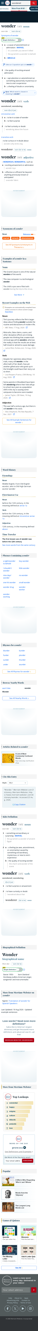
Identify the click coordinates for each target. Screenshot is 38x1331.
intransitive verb (8, 114)
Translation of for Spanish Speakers (16, 1002)
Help (10, 1298)
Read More (9, 312)
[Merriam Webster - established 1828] (7, 3)
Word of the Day (19, 1143)
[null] (24, 1147)
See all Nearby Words (18, 698)
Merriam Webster (7, 1280)
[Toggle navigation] (2, 3)
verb (26, 101)
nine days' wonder (7, 576)
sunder (6, 660)
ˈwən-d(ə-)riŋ (9, 110)
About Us (18, 1298)
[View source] (27, 327)
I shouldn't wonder (7, 569)
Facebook (7, 1308)
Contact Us (26, 1300)
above (5, 529)
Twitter (15, 1308)
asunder (22, 664)
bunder (22, 650)
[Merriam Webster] (19, 1139)
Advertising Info (13, 1300)
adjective (28, 157)
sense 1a (23, 505)
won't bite (6, 688)
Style (4, 783)
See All (18, 1268)
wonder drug (8, 587)
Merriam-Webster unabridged (19, 1040)
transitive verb (7, 137)
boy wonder (24, 561)
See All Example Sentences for (19, 421)
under (5, 664)
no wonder (23, 575)
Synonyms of (9, 35)
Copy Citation (19, 804)
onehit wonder (9, 582)
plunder (22, 655)
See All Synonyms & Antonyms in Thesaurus (19, 245)
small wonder (24, 582)
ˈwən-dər (15, 31)
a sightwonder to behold (9, 562)
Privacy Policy (12, 1303)
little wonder (24, 568)
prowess (17, 1147)
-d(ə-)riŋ (8, 882)
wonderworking (6, 595)
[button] (19, 8)
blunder (6, 650)
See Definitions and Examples (18, 1151)
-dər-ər (21, 900)
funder (6, 655)
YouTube (23, 1308)
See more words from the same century (18, 545)
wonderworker (22, 588)
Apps (26, 1298)
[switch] (11, 40)
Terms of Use (25, 1303)
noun (26, 26)
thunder (22, 660)
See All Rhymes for (18, 671)
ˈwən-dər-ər (19, 149)
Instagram (30, 1308)
